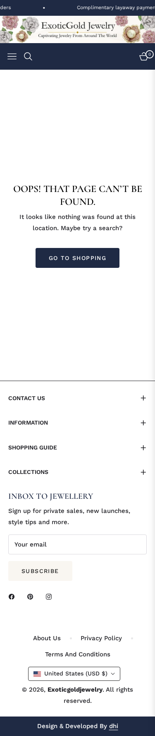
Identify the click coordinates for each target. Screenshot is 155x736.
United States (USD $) (75, 673)
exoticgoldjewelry (75, 689)
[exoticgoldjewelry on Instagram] (50, 596)
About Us (47, 638)
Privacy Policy (101, 638)
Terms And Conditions (77, 654)
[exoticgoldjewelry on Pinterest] (32, 596)
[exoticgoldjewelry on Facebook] (13, 596)
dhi (113, 726)
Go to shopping (78, 258)
